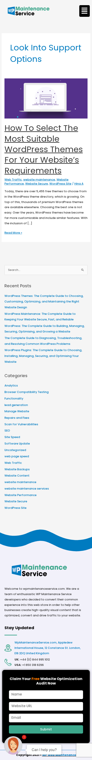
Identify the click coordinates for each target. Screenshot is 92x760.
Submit (46, 729)
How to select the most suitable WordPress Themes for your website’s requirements (43, 149)
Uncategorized (15, 450)
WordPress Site (60, 184)
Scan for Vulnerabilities (21, 424)
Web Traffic (13, 179)
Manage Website (16, 411)
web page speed (16, 456)
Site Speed (12, 437)
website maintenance (39, 179)
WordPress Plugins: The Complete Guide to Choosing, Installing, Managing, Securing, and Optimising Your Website (43, 355)
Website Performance (20, 495)
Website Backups (17, 469)
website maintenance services (26, 488)
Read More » (13, 232)
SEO (7, 430)
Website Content (16, 475)
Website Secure (36, 184)
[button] (84, 11)
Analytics (11, 385)
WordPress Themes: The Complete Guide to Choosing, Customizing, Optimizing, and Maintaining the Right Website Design (44, 301)
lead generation (16, 405)
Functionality (13, 398)
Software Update (17, 443)
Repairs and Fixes (16, 418)
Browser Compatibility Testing (26, 392)
